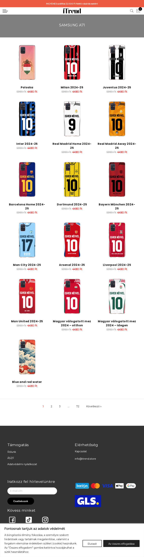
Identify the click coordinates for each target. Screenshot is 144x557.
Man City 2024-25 (27, 265)
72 (77, 406)
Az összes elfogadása (121, 543)
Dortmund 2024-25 (72, 204)
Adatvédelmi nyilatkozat (22, 464)
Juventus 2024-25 (117, 87)
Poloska (27, 87)
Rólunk (11, 452)
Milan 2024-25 (72, 87)
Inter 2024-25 (27, 144)
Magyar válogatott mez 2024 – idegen (117, 323)
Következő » (94, 406)
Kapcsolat (81, 451)
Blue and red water (27, 382)
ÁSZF (10, 458)
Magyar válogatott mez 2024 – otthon (72, 323)
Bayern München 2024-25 (117, 206)
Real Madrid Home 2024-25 (72, 146)
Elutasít (92, 543)
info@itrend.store (85, 458)
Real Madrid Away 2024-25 (117, 146)
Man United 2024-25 (27, 321)
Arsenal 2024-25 (72, 265)
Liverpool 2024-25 (117, 265)
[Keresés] (132, 11)
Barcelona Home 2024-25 (27, 206)
